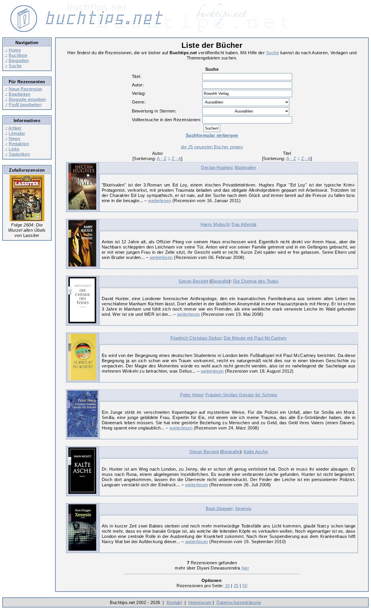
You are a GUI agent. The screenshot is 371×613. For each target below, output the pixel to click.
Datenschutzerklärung (239, 602)
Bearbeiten (19, 94)
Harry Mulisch (215, 224)
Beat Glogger (219, 508)
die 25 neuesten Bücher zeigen (212, 146)
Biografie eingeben (27, 99)
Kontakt (174, 602)
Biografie (220, 281)
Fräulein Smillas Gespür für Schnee (241, 394)
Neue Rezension (25, 88)
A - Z (161, 158)
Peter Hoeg (191, 394)
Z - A (176, 158)
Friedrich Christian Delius (195, 337)
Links (14, 148)
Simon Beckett (193, 281)
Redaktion (19, 143)
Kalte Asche (256, 451)
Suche (15, 65)
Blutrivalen (245, 167)
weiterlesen (159, 200)
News (14, 138)
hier (245, 567)
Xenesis (243, 508)
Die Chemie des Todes (256, 281)
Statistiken (19, 154)
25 (236, 585)
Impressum (199, 602)
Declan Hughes (216, 167)
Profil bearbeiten (25, 104)
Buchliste (18, 55)
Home (15, 50)
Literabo (17, 133)
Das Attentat (244, 224)
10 (227, 585)
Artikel (14, 128)
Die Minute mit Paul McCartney (255, 337)
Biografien (19, 60)
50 (244, 585)
